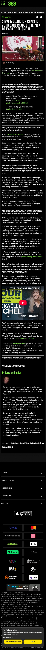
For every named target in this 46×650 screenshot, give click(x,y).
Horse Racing (17, 12)
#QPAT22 (16, 101)
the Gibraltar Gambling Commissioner (22, 598)
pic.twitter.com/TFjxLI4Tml (17, 103)
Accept (33, 642)
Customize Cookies (8, 637)
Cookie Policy (15, 634)
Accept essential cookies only (13, 641)
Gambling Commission (23, 614)
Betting (3, 12)
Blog (9, 12)
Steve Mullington (11, 63)
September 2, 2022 (14, 109)
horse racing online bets (32, 257)
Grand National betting (24, 338)
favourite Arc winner (15, 135)
